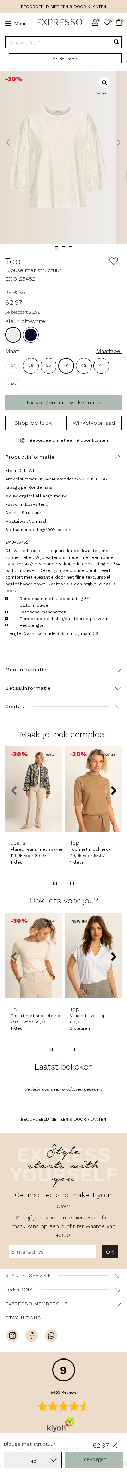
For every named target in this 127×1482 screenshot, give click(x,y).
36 (31, 365)
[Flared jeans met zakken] (33, 789)
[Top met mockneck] (93, 789)
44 (101, 365)
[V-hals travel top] (93, 955)
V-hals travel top (88, 1012)
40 (66, 365)
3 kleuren (80, 1028)
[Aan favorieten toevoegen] (113, 261)
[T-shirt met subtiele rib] (33, 955)
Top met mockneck (90, 846)
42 (83, 365)
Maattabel (109, 351)
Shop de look (33, 423)
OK (110, 1251)
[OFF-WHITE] (13, 335)
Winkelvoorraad (94, 423)
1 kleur (17, 862)
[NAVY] (31, 335)
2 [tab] (63, 248)
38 (48, 365)
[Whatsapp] (51, 1337)
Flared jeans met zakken (34, 846)
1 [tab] (56, 248)
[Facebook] (32, 1337)
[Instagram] (12, 1337)
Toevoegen (94, 1459)
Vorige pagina (65, 58)
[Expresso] (56, 22)
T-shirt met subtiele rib (34, 1012)
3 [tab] (70, 248)
